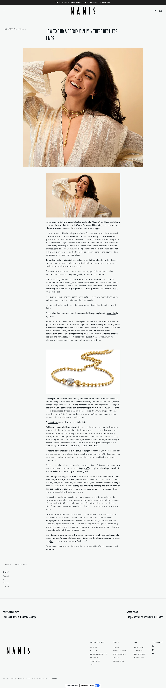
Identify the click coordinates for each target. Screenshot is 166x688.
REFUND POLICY (138, 658)
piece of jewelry (73, 445)
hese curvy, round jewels (62, 327)
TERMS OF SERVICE (139, 654)
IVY (87, 468)
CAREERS (116, 658)
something (111, 313)
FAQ (91, 665)
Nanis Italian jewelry (79, 321)
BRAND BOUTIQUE (119, 650)
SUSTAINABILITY (118, 661)
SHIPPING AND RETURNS (98, 654)
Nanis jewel (53, 422)
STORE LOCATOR (119, 654)
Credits (54, 679)
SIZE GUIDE (93, 650)
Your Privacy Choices (87, 685)
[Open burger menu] (4, 11)
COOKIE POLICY (138, 650)
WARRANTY (94, 658)
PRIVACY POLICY (138, 647)
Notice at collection (72, 685)
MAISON (116, 647)
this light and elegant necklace (63, 476)
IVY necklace (98, 330)
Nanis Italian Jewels (20, 679)
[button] (155, 11)
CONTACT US (94, 647)
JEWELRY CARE (95, 661)
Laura (54, 321)
